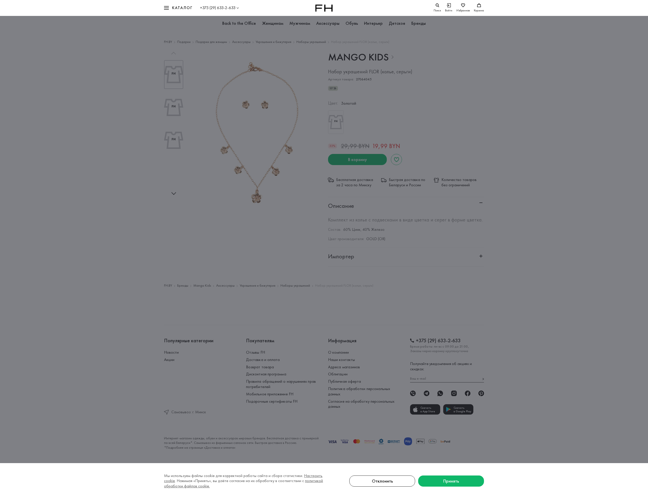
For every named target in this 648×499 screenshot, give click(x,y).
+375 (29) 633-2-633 (217, 7)
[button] (178, 8)
